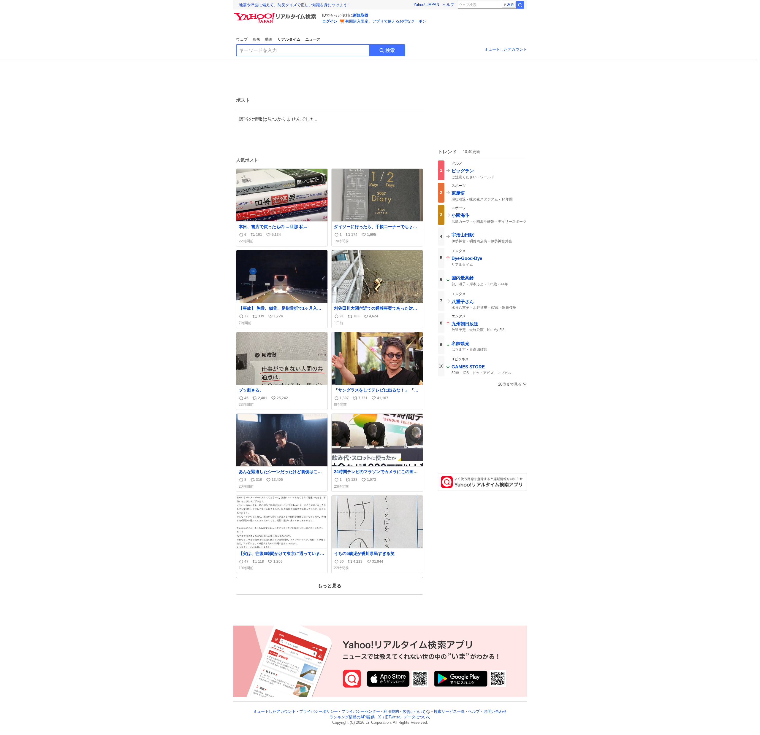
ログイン (330, 21)
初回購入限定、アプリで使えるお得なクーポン (385, 21)
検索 (390, 50)
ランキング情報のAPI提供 (352, 717)
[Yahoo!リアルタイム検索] (276, 14)
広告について (414, 711)
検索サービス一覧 (449, 711)
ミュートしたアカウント (505, 49)
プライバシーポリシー (318, 711)
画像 (256, 39)
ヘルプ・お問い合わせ (487, 711)
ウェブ (242, 39)
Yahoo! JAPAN (426, 4)
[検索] (520, 5)
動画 (269, 39)
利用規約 (391, 711)
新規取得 (360, 15)
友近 (510, 5)
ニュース (313, 39)
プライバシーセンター (360, 711)
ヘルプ (448, 4)
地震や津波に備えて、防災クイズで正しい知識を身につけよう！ (295, 5)
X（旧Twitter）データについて (404, 717)
